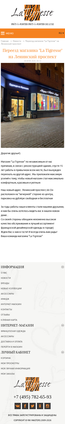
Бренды (5, 283)
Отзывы (5, 314)
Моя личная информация (15, 368)
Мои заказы (8, 373)
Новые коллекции (11, 288)
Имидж (5, 299)
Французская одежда (13, 331)
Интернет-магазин (11, 304)
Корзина (6, 358)
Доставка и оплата (11, 341)
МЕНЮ (10, 33)
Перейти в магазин (11, 347)
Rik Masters (34, 420)
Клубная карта (9, 320)
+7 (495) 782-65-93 (32, 397)
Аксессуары (7, 293)
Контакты (6, 309)
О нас (4, 272)
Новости (6, 278)
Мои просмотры (10, 363)
